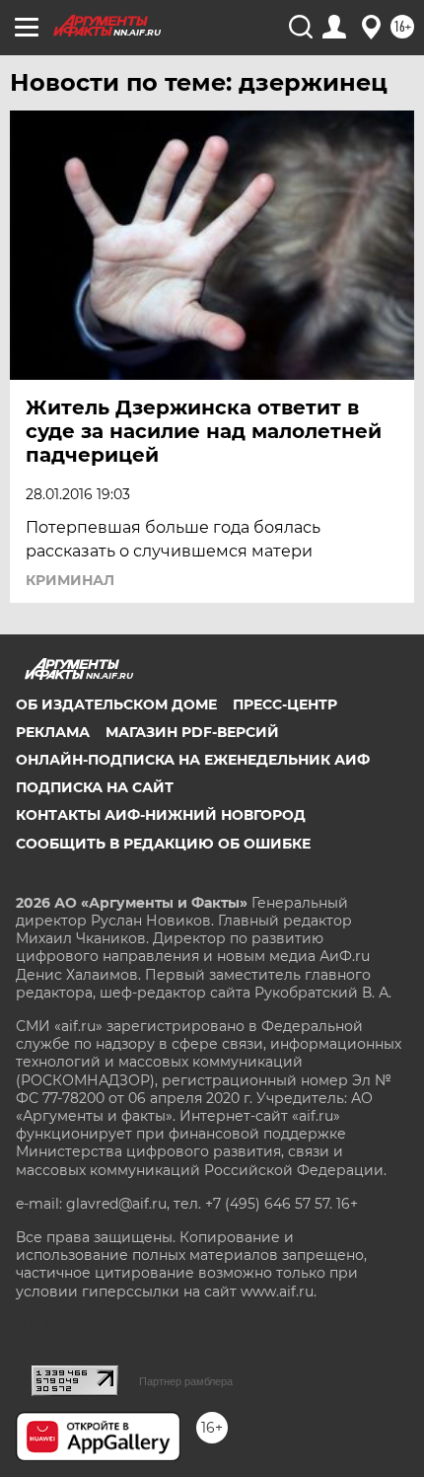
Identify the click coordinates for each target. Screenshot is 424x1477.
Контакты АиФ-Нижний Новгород (161, 815)
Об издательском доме (116, 704)
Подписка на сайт (95, 787)
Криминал (70, 580)
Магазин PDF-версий (192, 732)
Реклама (53, 732)
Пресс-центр (285, 704)
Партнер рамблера (186, 1381)
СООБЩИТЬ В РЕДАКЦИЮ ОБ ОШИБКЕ (163, 843)
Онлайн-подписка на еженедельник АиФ (193, 760)
